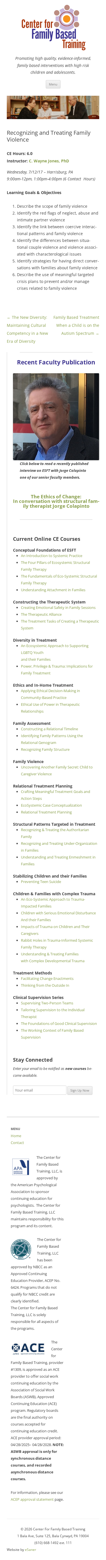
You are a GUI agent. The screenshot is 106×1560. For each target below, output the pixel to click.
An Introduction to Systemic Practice (51, 555)
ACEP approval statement (32, 1499)
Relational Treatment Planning (46, 812)
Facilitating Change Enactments (47, 978)
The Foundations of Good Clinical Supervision (59, 1023)
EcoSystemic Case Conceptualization (51, 805)
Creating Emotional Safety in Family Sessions (58, 607)
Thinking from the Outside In (45, 985)
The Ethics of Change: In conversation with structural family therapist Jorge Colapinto (56, 501)
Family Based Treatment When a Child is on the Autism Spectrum (76, 325)
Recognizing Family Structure (45, 749)
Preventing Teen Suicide (41, 881)
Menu (53, 84)
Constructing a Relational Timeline (49, 728)
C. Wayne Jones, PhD (49, 161)
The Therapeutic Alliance (41, 614)
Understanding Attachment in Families (53, 589)
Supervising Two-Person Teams (47, 1003)
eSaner (30, 1549)
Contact (17, 1142)
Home (16, 1135)
